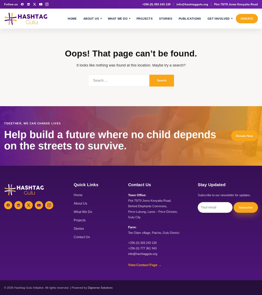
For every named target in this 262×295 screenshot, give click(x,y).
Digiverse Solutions (100, 287)
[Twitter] (29, 205)
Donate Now (244, 135)
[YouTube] (40, 4)
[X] (34, 4)
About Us (91, 18)
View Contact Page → (144, 265)
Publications (190, 18)
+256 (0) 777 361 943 (142, 248)
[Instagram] (47, 4)
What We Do (118, 18)
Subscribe (246, 207)
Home (72, 18)
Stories (165, 18)
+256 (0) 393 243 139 (156, 4)
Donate (247, 18)
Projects (144, 18)
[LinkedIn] (28, 4)
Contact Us (82, 237)
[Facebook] (22, 4)
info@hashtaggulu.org (192, 4)
